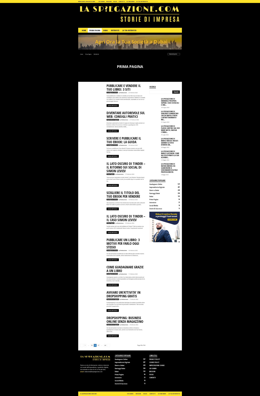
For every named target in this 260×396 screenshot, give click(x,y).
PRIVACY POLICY (154, 359)
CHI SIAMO (101, 1)
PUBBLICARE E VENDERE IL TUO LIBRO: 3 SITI (124, 87)
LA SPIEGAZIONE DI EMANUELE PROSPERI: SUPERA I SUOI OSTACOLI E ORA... (170, 102)
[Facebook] (177, 1)
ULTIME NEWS (130, 1)
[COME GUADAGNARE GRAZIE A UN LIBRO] (92, 274)
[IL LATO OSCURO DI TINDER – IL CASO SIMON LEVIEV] (92, 223)
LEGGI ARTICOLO (113, 105)
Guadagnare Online (112, 92)
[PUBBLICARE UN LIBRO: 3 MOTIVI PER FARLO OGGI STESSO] (92, 247)
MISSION (109, 1)
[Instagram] (180, 1)
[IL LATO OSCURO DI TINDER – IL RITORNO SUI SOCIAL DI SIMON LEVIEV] (92, 171)
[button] (179, 30)
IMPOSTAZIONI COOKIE (157, 365)
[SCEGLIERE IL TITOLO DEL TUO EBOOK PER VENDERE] (92, 200)
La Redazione (123, 92)
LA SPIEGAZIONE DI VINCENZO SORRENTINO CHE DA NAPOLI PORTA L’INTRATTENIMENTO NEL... (169, 115)
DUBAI (105, 30)
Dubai (151, 196)
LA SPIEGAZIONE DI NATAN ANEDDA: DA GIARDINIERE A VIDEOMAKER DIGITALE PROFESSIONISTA (169, 168)
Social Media (153, 205)
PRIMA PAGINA (94, 30)
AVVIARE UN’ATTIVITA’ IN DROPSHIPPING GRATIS (123, 294)
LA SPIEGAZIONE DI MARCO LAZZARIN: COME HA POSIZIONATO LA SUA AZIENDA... (170, 154)
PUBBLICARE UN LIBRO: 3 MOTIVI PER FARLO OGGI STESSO (123, 243)
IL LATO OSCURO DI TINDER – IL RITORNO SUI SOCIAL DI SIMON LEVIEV (126, 167)
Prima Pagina (88, 54)
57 (98, 345)
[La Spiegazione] (130, 15)
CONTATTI (122, 1)
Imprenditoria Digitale (113, 119)
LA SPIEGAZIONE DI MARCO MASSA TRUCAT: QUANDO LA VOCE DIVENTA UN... (169, 141)
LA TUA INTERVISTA (142, 1)
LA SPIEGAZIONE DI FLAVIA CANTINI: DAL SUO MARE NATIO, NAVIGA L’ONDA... (170, 129)
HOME (84, 30)
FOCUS (115, 1)
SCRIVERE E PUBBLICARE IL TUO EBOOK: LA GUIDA (124, 140)
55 (92, 345)
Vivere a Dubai (154, 190)
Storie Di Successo (155, 209)
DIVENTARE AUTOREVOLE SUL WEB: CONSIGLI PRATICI (126, 114)
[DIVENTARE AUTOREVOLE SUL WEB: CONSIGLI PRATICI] (92, 120)
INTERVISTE (115, 30)
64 (105, 345)
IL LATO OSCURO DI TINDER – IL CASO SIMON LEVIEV (126, 218)
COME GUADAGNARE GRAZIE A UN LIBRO (125, 269)
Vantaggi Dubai (154, 193)
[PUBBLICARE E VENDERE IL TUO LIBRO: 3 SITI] (92, 93)
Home (81, 54)
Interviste (152, 202)
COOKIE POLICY (154, 362)
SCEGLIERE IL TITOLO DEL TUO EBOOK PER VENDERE (123, 194)
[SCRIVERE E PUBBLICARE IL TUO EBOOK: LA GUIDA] (92, 145)
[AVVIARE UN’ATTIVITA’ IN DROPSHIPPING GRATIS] (92, 300)
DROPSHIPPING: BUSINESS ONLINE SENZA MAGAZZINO (125, 319)
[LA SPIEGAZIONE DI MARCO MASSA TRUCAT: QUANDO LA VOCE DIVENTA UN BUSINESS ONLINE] (154, 141)
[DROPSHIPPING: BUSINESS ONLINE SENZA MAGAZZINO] (92, 325)
